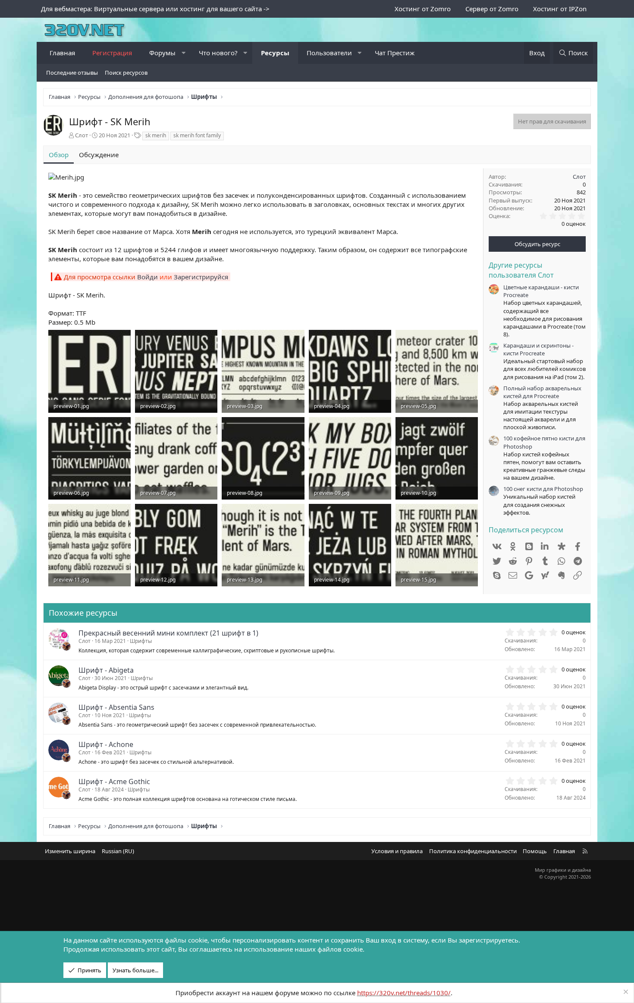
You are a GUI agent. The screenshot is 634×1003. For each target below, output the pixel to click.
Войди (147, 276)
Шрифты (141, 641)
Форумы (162, 52)
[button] (183, 53)
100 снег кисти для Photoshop (543, 489)
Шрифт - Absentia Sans (116, 707)
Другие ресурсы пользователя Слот (521, 269)
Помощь (535, 851)
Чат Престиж (394, 52)
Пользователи (329, 52)
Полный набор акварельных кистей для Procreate (542, 392)
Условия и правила (397, 851)
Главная (62, 52)
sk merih (155, 135)
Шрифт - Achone (105, 744)
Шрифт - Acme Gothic (114, 781)
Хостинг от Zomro (423, 8)
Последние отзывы (72, 72)
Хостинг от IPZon (560, 8)
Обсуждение (99, 154)
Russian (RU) (118, 851)
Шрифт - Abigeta (106, 670)
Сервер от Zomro (491, 8)
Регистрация (112, 52)
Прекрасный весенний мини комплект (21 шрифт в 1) (168, 633)
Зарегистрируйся (201, 276)
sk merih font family (197, 135)
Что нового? (218, 52)
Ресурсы (275, 52)
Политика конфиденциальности (473, 851)
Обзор (59, 154)
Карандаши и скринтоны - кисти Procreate (538, 349)
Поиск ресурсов (126, 72)
